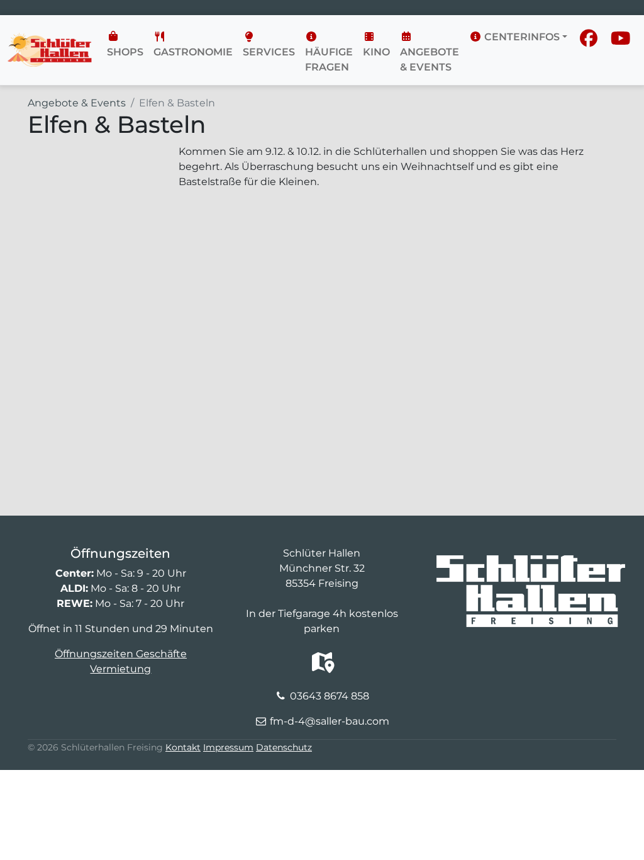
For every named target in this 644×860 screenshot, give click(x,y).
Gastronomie (193, 52)
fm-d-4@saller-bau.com (329, 721)
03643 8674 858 (329, 696)
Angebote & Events (429, 59)
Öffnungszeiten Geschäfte (121, 654)
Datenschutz (284, 747)
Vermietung (120, 669)
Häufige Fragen (329, 59)
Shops (125, 52)
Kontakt (183, 747)
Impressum (228, 747)
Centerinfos (521, 37)
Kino (376, 52)
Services (269, 52)
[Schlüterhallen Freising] (50, 40)
